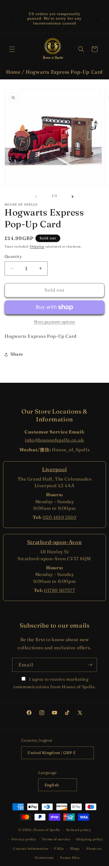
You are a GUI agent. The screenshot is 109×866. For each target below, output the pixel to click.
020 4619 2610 (60, 517)
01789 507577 (59, 590)
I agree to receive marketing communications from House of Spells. (54, 682)
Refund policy (78, 830)
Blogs (75, 848)
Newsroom (44, 857)
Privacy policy (24, 839)
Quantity (13, 256)
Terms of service (56, 839)
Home (13, 72)
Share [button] (17, 354)
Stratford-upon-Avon (54, 542)
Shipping (37, 246)
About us (94, 848)
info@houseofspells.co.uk (54, 440)
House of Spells (46, 830)
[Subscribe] (90, 665)
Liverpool (54, 469)
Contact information (30, 848)
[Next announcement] (97, 18)
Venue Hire (70, 857)
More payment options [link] (54, 321)
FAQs (59, 848)
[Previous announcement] (11, 18)
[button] (12, 49)
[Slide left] (36, 195)
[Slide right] (72, 195)
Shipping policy (89, 839)
